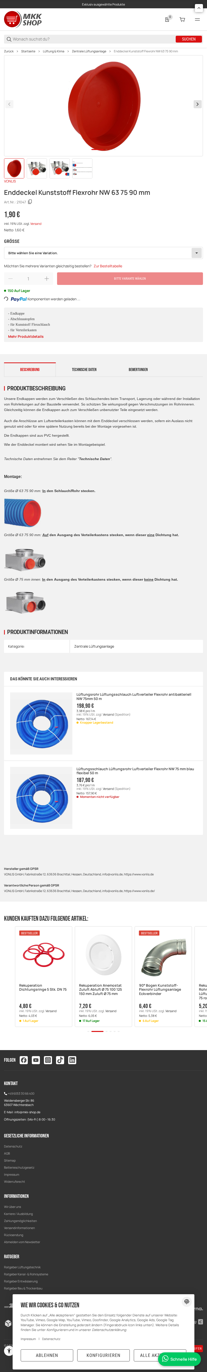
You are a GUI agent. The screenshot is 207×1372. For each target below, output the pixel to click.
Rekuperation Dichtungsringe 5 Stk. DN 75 (43, 987)
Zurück (9, 51)
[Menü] (197, 19)
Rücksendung (13, 1235)
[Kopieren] (30, 202)
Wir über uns (12, 1207)
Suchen (189, 39)
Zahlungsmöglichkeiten (20, 1221)
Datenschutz (13, 1146)
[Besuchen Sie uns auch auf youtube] (36, 1060)
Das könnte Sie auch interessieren (43, 679)
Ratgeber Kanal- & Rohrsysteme (26, 1274)
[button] (43, 955)
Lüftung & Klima (53, 51)
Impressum (11, 1174)
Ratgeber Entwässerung (21, 1281)
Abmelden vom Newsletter (22, 1242)
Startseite (28, 51)
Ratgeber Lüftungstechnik (22, 1267)
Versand (35, 223)
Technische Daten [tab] (84, 369)
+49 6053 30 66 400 (21, 1093)
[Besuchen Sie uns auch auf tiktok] (60, 1060)
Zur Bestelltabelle (108, 266)
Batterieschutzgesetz (19, 1167)
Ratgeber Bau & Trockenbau (23, 1288)
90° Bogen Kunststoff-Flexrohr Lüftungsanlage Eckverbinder (160, 989)
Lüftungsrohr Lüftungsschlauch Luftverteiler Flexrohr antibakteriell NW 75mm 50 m (133, 696)
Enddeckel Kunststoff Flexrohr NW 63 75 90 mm (146, 51)
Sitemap (10, 1160)
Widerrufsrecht (14, 1181)
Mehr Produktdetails (26, 336)
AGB (7, 1153)
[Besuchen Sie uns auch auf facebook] (24, 1060)
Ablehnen (47, 1355)
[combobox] (103, 253)
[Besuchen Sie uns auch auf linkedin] (72, 1060)
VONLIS (10, 181)
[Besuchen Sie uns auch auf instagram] (48, 1060)
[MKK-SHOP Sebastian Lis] (23, 19)
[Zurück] (9, 104)
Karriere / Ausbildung (18, 1214)
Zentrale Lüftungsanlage (89, 51)
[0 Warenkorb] (182, 19)
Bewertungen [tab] (138, 369)
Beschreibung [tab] (30, 369)
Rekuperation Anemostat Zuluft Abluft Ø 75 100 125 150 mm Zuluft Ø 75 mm (100, 989)
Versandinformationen (19, 1228)
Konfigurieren (103, 1355)
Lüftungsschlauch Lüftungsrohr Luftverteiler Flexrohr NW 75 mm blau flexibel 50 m (135, 771)
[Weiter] (198, 104)
